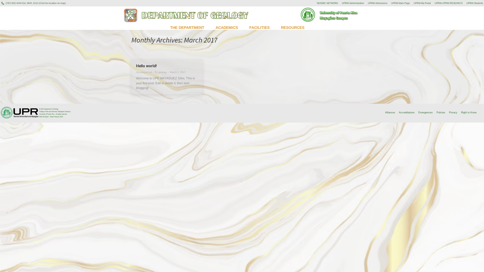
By (161, 72)
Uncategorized (144, 72)
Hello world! (146, 66)
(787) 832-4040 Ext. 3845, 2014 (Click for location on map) (36, 3)
